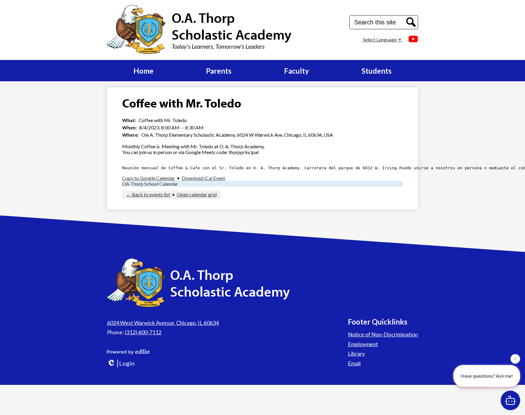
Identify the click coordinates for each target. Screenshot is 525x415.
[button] (143, 70)
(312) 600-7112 (143, 332)
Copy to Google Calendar (148, 178)
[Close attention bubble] (515, 358)
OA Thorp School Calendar (150, 184)
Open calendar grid (197, 194)
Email (354, 363)
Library (356, 353)
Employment (363, 344)
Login (127, 363)
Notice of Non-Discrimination (383, 334)
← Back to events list (148, 194)
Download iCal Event (203, 178)
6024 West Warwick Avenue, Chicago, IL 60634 (163, 322)
